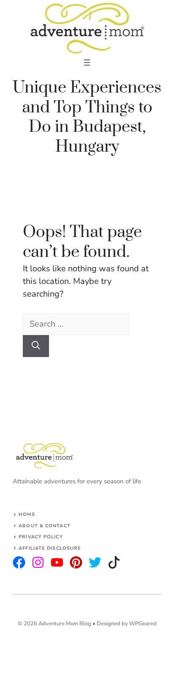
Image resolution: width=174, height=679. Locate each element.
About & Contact (45, 526)
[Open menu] (87, 62)
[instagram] (19, 562)
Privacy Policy (41, 537)
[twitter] (38, 562)
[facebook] (57, 562)
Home (27, 514)
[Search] (36, 346)
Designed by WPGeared (127, 623)
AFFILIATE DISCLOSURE (50, 548)
